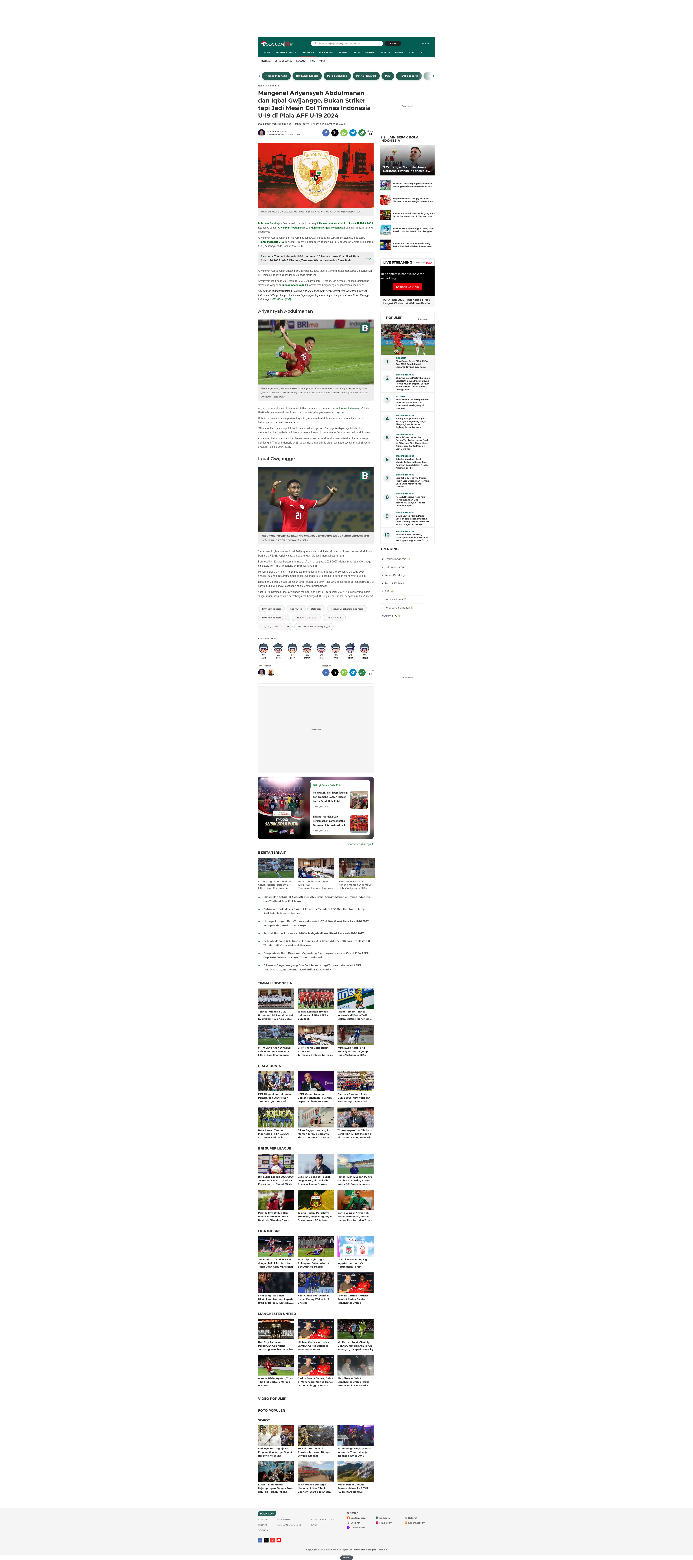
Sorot (264, 1420)
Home (267, 52)
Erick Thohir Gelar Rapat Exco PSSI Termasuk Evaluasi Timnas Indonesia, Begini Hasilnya (314, 885)
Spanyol (370, 52)
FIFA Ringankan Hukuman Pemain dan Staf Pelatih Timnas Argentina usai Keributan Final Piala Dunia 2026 (275, 1098)
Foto (423, 52)
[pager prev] (259, 76)
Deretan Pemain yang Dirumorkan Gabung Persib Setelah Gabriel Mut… (413, 185)
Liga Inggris (269, 1231)
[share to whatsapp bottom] (344, 672)
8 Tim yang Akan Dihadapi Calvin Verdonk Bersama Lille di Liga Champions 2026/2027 (274, 885)
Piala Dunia (326, 52)
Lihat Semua (423, 319)
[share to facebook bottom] (326, 672)
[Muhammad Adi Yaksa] (262, 132)
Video (411, 52)
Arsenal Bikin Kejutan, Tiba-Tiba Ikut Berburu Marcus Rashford (275, 1382)
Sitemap (263, 1530)
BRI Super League (286, 52)
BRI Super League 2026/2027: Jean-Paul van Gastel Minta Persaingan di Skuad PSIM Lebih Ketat (276, 1180)
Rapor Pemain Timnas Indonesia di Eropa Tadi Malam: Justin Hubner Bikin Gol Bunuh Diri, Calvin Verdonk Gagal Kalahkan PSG (354, 1015)
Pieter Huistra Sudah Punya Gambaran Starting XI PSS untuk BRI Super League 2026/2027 (354, 1180)
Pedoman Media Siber (289, 1525)
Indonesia (308, 52)
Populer (394, 318)
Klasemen (301, 61)
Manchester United (277, 1314)
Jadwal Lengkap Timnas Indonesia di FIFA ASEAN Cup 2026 (313, 1015)
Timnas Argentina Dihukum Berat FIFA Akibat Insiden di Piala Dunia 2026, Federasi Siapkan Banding (354, 1134)
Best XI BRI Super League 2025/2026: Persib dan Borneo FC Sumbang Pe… (413, 230)
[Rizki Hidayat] (270, 672)
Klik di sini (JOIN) (281, 299)
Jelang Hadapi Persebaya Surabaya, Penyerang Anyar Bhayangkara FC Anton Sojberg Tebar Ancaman (315, 1216)
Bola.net (412, 1517)
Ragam (399, 52)
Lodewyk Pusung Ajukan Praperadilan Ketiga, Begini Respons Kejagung (275, 1452)
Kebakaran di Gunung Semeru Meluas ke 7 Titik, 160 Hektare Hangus (353, 1488)
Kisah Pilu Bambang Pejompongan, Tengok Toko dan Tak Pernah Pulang (275, 1488)
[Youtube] (278, 1540)
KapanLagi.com (416, 1522)
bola (277, 43)
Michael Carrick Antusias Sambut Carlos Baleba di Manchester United (353, 1299)
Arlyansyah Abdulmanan (291, 227)
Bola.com (263, 223)
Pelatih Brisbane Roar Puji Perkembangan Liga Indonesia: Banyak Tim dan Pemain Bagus (411, 501)
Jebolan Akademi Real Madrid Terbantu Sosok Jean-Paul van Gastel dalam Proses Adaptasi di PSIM (412, 463)
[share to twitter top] (335, 132)
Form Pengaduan (322, 1519)
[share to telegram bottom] (353, 672)
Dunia (356, 52)
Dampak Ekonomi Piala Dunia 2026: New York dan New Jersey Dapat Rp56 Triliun (353, 1098)
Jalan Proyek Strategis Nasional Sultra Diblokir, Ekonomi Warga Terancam (314, 1488)
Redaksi (263, 1525)
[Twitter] (266, 1540)
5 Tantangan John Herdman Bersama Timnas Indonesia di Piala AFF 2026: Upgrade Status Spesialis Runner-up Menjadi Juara (407, 169)
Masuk (426, 43)
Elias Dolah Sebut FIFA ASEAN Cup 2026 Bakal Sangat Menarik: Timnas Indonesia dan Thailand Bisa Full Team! (413, 364)
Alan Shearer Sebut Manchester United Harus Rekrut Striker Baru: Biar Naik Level (353, 1382)
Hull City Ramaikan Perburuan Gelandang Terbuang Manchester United (276, 1346)
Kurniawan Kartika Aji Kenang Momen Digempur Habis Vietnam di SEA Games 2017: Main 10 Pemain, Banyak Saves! (355, 885)
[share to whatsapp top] (344, 132)
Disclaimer (283, 1519)
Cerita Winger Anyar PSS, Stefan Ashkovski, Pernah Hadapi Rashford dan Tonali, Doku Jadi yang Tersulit (354, 1216)
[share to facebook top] (326, 132)
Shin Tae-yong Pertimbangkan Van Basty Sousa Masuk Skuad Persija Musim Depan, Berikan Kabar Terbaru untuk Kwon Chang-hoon (413, 384)
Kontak (263, 1519)
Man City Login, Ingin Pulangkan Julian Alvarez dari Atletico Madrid (313, 1263)
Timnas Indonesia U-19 (332, 223)
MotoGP (385, 52)
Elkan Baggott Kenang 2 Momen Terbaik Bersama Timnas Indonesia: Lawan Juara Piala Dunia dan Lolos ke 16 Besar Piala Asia (315, 1134)
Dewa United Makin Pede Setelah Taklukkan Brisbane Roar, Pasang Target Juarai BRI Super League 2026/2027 (413, 520)
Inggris (343, 52)
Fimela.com (385, 1522)
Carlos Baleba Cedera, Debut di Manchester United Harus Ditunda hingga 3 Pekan (315, 1382)
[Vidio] (272, 1540)
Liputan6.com (358, 1517)
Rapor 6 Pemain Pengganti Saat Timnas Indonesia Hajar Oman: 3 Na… (413, 200)
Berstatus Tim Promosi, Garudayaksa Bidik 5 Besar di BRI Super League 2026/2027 (412, 537)
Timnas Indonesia (275, 983)
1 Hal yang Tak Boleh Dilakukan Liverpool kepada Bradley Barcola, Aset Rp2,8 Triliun (275, 1299)
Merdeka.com (357, 1527)
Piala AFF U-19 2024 (361, 223)
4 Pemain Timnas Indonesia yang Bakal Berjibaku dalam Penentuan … (413, 245)
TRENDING (389, 549)
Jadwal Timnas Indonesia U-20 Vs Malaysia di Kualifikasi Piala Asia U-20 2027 (314, 933)
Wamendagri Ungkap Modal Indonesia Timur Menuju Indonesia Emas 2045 (354, 1452)
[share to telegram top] (353, 132)
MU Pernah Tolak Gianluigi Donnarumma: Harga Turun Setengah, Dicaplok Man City (355, 1346)
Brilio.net (355, 1522)
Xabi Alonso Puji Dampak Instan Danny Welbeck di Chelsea (314, 1299)
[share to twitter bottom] (335, 672)
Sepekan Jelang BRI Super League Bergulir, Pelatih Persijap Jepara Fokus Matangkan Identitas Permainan (314, 1180)
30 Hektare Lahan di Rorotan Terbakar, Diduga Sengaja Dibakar (314, 1452)
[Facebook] (260, 1540)
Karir (314, 1525)
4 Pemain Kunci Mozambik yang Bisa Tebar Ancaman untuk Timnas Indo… (414, 215)
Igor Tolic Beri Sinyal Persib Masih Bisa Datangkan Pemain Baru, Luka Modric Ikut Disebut (413, 482)
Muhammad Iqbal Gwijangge (327, 227)
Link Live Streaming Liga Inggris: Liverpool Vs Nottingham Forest (352, 1263)
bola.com (331, 1549)
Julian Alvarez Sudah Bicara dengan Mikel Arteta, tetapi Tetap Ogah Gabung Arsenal (275, 1263)
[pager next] (433, 76)
